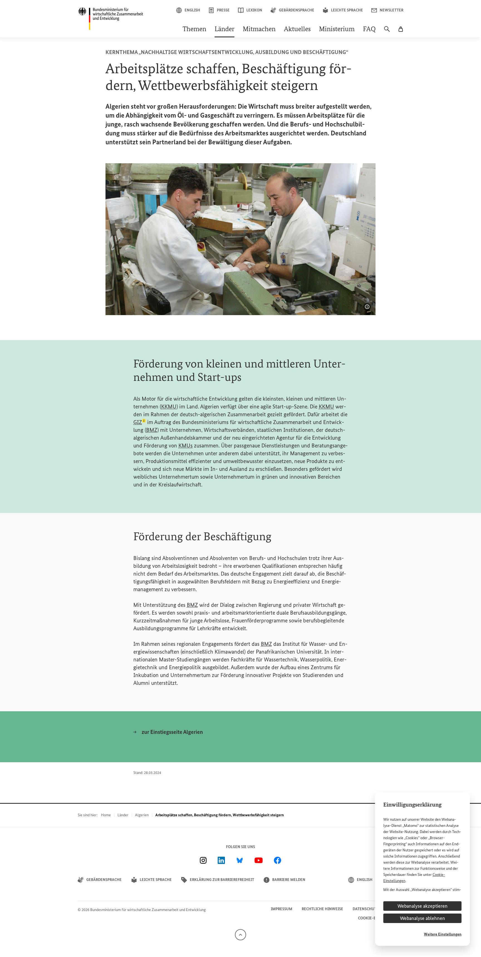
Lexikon (254, 10)
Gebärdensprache (296, 10)
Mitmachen (259, 29)
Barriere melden (288, 879)
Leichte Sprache (347, 10)
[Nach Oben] (240, 934)
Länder (224, 29)
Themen (194, 29)
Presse (223, 10)
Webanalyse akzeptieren (422, 906)
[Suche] (387, 31)
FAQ (369, 29)
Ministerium (337, 29)
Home (106, 815)
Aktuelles (297, 29)
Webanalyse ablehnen (422, 918)
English (192, 10)
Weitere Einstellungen (443, 934)
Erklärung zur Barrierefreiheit (222, 879)
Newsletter (391, 10)
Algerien (142, 815)
